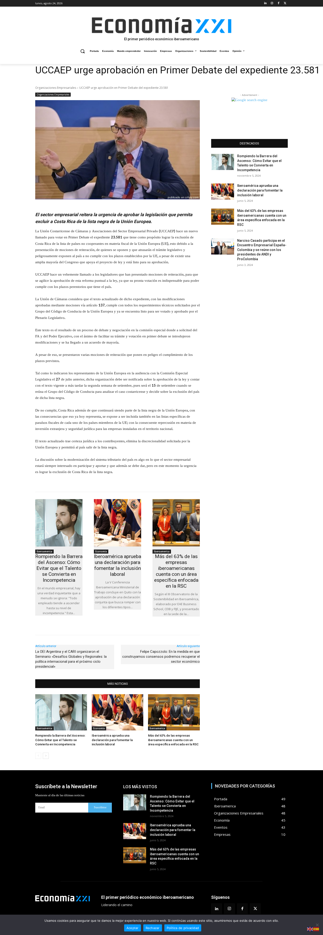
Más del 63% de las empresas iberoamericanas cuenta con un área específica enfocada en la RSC (176, 571)
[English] (310, 929)
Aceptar (133, 928)
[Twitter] (285, 3)
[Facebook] (278, 3)
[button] (82, 51)
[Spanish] (316, 929)
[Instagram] (272, 3)
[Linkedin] (265, 3)
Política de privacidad (183, 928)
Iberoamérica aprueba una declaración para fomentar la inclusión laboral (117, 565)
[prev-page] (38, 756)
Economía (101, 551)
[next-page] (46, 756)
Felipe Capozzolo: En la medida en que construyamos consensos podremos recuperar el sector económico (161, 656)
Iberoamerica (44, 551)
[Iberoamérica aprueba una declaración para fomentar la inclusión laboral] (117, 522)
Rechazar (153, 928)
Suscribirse (100, 807)
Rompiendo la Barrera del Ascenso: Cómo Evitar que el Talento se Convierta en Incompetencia (59, 568)
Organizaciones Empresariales (55, 88)
